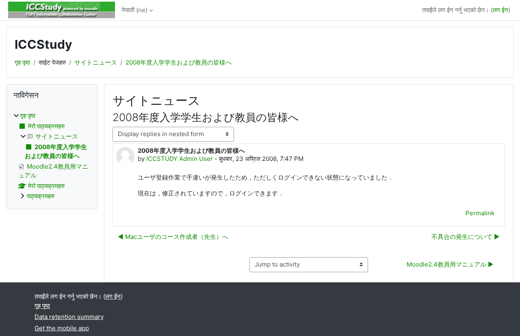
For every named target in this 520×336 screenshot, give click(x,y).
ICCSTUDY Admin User (179, 159)
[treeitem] (52, 156)
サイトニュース (95, 62)
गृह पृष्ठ (22, 62)
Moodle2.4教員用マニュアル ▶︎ (450, 264)
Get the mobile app (62, 328)
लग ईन (500, 10)
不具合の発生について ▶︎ (465, 237)
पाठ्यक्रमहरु (40, 196)
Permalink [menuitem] (480, 213)
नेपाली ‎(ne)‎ (134, 10)
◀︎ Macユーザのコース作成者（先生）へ (173, 237)
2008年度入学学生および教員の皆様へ (179, 62)
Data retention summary (69, 317)
